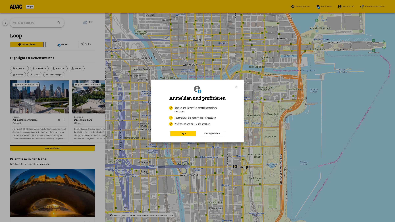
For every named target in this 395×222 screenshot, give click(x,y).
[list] (197, 116)
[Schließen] (236, 87)
